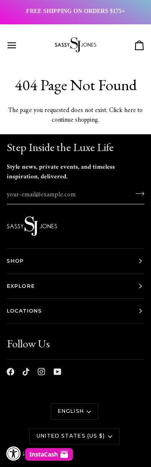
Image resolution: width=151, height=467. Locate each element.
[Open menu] (19, 45)
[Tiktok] (26, 372)
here (130, 110)
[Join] (137, 193)
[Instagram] (41, 372)
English (71, 411)
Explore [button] (21, 286)
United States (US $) (70, 436)
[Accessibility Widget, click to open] (13, 453)
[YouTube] (57, 372)
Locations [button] (24, 311)
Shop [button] (15, 261)
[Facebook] (10, 372)
